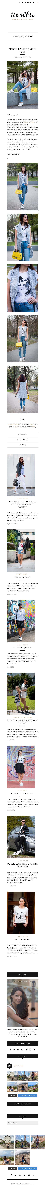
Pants (25, 861)
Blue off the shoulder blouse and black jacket (22, 504)
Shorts (26, 574)
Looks (25, 46)
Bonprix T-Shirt (13, 424)
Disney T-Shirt (29, 122)
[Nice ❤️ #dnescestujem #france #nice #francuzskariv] (33, 1076)
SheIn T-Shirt (22, 577)
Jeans (19, 46)
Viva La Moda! (22, 939)
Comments (22, 435)
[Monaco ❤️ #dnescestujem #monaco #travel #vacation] (22, 1087)
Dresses (16, 717)
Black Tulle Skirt (22, 793)
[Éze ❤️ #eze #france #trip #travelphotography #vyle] (12, 1087)
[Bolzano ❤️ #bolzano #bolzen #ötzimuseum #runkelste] (22, 1076)
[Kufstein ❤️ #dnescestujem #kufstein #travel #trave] (12, 1076)
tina (23, 445)
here (31, 424)
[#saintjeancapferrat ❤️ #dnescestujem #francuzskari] (33, 1087)
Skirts (25, 644)
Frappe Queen (23, 648)
